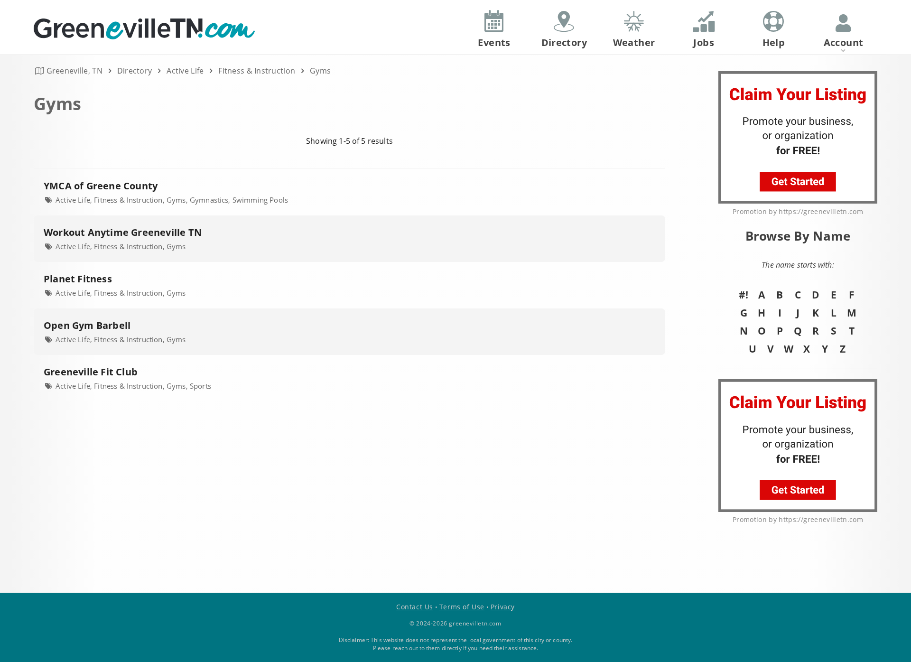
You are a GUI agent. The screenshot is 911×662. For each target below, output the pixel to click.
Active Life (185, 70)
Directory (134, 70)
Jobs (703, 42)
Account (844, 42)
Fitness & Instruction (256, 70)
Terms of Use (461, 606)
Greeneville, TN (74, 70)
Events (494, 42)
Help (773, 42)
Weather (634, 42)
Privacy (503, 606)
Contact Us (414, 606)
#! (743, 294)
